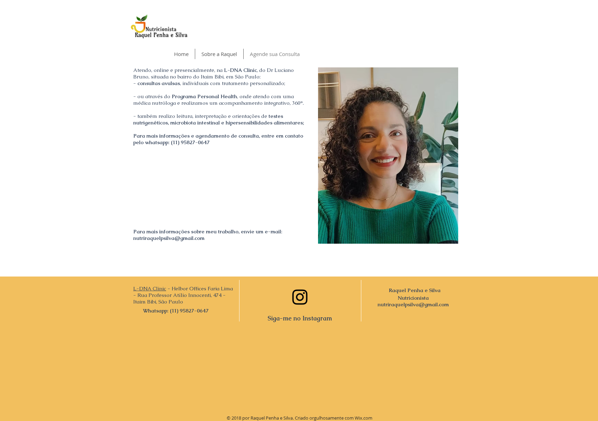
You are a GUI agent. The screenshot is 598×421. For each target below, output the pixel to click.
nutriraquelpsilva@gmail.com (169, 238)
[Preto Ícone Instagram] (300, 297)
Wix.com (363, 418)
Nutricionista (413, 297)
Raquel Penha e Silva (415, 290)
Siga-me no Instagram (300, 318)
